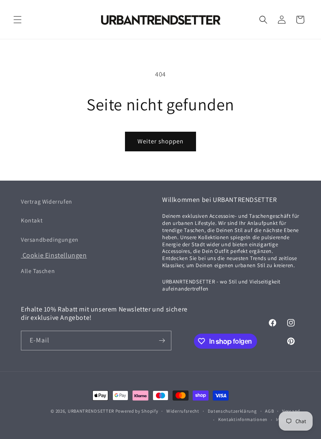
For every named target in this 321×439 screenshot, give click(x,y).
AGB (269, 411)
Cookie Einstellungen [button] (54, 255)
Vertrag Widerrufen (46, 201)
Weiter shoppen (160, 141)
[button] (17, 19)
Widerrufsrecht (182, 411)
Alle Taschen (38, 271)
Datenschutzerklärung (232, 411)
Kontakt (32, 220)
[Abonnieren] (162, 340)
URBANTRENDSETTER (91, 411)
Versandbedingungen (50, 239)
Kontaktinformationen (243, 419)
